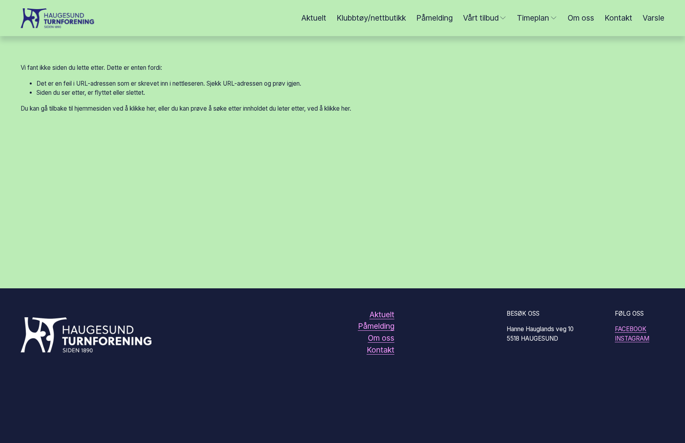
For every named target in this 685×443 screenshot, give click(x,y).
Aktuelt (313, 18)
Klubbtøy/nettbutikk (371, 18)
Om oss (581, 18)
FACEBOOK (631, 329)
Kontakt (618, 18)
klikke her (142, 108)
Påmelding (434, 18)
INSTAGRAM (632, 338)
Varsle (653, 18)
